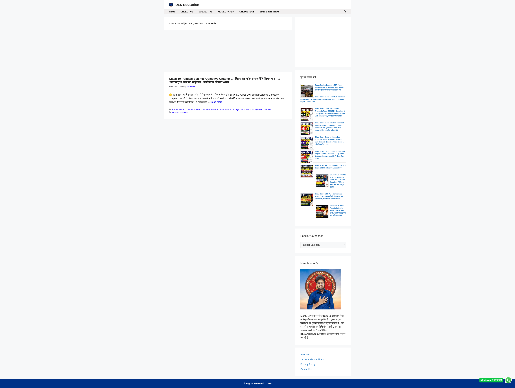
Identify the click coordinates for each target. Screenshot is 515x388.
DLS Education (187, 5)
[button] (345, 11)
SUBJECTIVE (205, 11)
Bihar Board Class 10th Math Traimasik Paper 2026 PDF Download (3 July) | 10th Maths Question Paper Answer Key (322, 99)
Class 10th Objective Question (257, 109)
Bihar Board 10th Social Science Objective (224, 109)
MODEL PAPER (226, 11)
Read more (216, 102)
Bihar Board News (269, 11)
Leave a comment (180, 112)
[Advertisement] (228, 52)
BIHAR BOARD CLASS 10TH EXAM (188, 109)
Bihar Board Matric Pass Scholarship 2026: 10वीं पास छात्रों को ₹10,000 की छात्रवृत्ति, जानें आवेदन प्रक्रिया (338, 210)
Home (172, 11)
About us (305, 354)
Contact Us (306, 369)
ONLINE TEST (246, 11)
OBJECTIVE (187, 11)
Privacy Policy (307, 364)
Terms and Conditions (312, 359)
